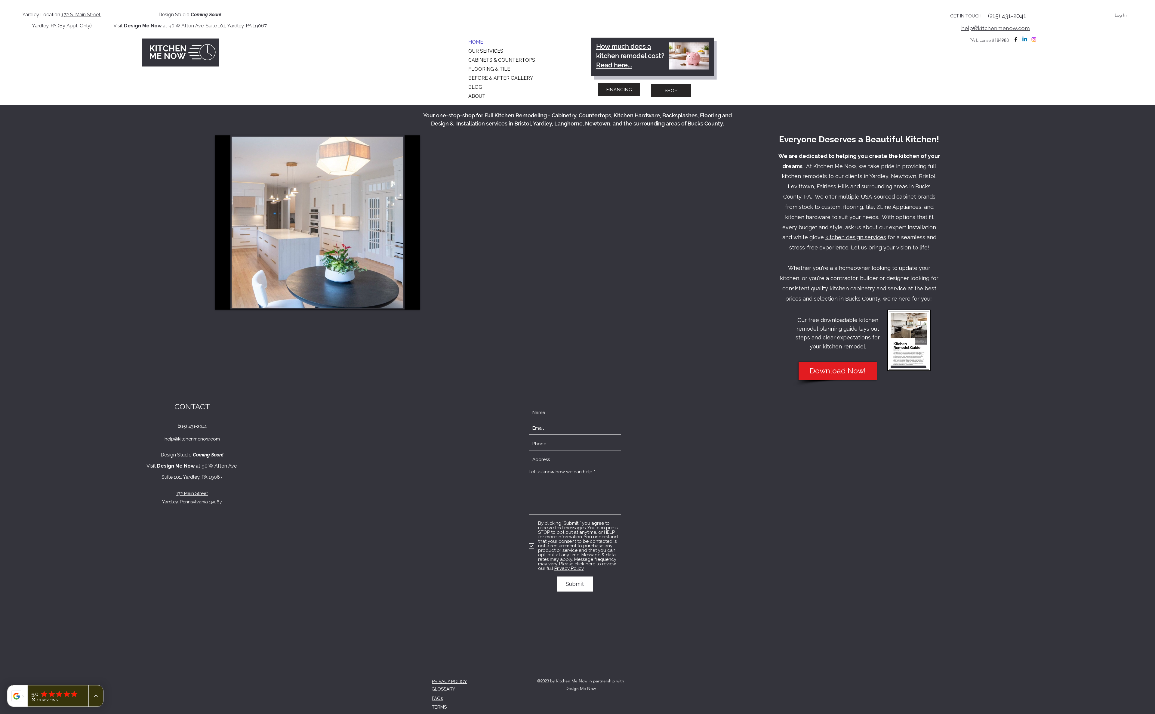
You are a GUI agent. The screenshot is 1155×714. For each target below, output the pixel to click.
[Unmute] (233, 301)
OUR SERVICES (485, 51)
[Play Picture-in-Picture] (401, 301)
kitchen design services (855, 237)
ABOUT (476, 96)
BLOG (475, 87)
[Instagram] (1034, 39)
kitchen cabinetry (852, 288)
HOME (475, 42)
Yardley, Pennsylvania (185, 502)
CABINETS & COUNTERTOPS (499, 60)
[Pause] (223, 301)
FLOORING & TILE (489, 69)
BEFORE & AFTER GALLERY (499, 78)
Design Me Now (143, 26)
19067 (215, 502)
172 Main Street (192, 493)
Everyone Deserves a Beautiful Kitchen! (859, 139)
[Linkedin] (1025, 39)
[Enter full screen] (412, 301)
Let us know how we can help (561, 472)
